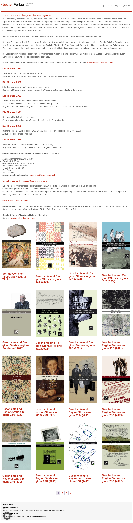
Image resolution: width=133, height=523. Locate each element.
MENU (109, 6)
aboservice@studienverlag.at (42, 175)
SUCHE (127, 6)
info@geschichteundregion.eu (23, 218)
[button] (7, 516)
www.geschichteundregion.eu (100, 63)
